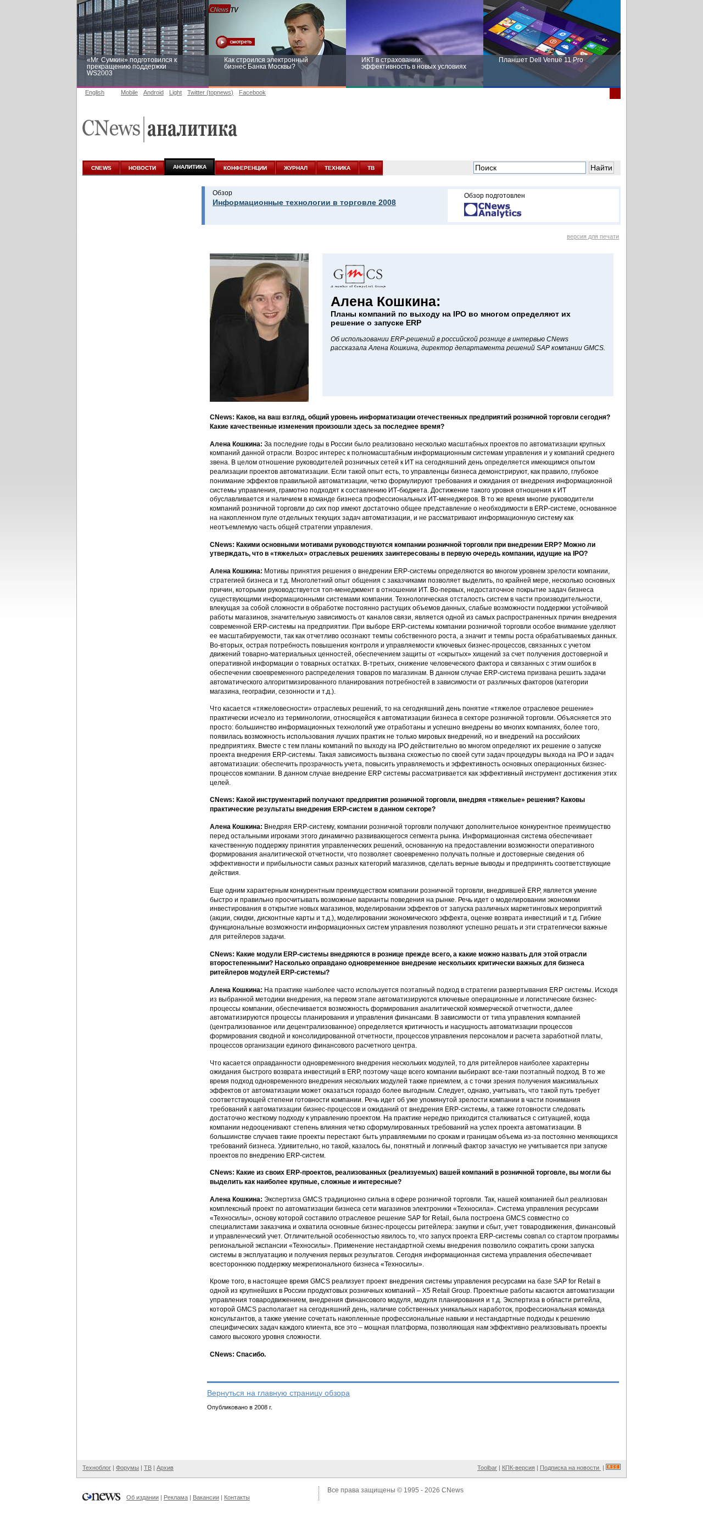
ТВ (371, 168)
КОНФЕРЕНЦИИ (245, 168)
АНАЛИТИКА (190, 167)
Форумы (127, 1467)
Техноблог (96, 1467)
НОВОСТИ (142, 168)
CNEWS (101, 168)
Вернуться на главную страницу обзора (278, 1392)
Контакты (237, 1497)
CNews (453, 1490)
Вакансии (206, 1497)
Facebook (252, 92)
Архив (165, 1467)
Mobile (129, 92)
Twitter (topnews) (210, 92)
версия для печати (593, 236)
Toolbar (487, 1467)
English (94, 92)
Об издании (142, 1497)
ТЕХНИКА (337, 168)
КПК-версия (518, 1467)
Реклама (176, 1497)
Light (175, 92)
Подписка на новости (570, 1467)
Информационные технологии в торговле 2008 (304, 202)
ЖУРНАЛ (296, 168)
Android (153, 92)
